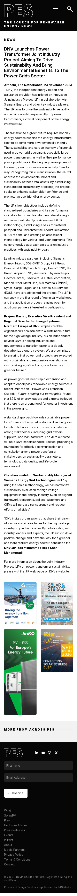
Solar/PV (10, 815)
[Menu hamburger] (55, 8)
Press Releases (14, 830)
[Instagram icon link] (49, 753)
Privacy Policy (13, 854)
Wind (7, 810)
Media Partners (14, 849)
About (8, 844)
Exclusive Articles (16, 825)
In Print (8, 840)
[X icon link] (56, 752)
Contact (9, 864)
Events (8, 835)
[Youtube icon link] (43, 752)
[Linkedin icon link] (36, 753)
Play (7, 820)
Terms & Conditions (17, 859)
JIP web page (34, 571)
